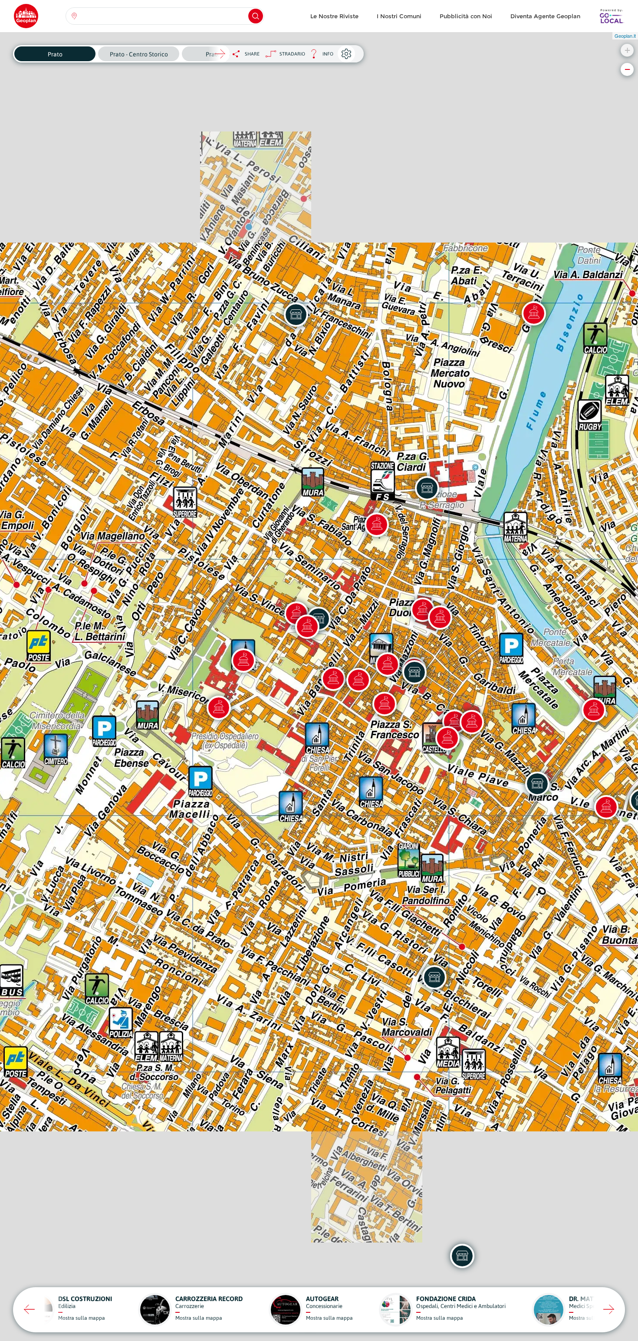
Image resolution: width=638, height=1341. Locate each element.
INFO (319, 56)
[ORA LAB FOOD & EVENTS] (434, 977)
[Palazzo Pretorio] (387, 664)
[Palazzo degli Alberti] (333, 678)
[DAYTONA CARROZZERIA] (462, 1256)
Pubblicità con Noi (466, 16)
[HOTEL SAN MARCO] (537, 783)
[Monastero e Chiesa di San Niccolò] (243, 660)
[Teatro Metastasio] (471, 722)
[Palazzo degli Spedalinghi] (218, 707)
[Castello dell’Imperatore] (447, 738)
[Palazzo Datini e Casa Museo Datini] (358, 680)
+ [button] (627, 50)
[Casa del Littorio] (593, 710)
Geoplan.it (625, 35)
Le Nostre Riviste (334, 16)
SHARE (252, 53)
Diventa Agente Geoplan (545, 16)
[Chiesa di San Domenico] (307, 626)
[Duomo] (440, 617)
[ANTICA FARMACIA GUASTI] (414, 672)
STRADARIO (292, 53)
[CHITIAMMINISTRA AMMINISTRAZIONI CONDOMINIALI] (296, 314)
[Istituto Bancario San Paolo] (606, 807)
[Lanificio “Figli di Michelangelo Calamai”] (533, 313)
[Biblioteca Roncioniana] (384, 704)
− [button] (627, 69)
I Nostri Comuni (399, 16)
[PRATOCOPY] (427, 488)
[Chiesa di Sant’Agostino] (376, 524)
